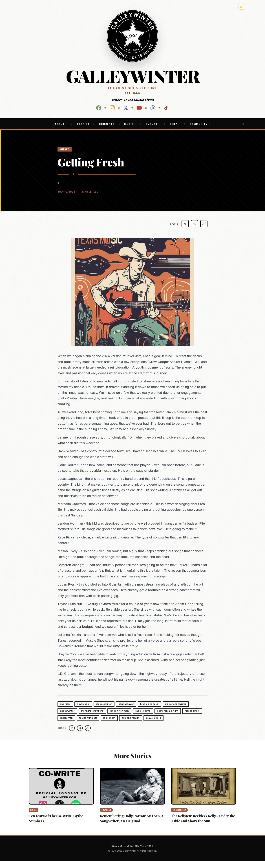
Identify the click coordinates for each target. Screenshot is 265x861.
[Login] (241, 6)
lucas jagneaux (149, 704)
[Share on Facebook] (185, 223)
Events (151, 124)
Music (128, 124)
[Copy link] (203, 223)
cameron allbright (167, 710)
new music (83, 704)
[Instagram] (112, 107)
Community (199, 124)
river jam (65, 704)
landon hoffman (119, 710)
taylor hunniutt (88, 718)
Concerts (106, 124)
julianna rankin (131, 718)
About (60, 124)
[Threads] (152, 107)
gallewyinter (67, 710)
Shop (173, 124)
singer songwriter (175, 704)
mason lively (192, 710)
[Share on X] (80, 728)
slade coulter (104, 704)
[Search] (243, 124)
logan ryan (66, 718)
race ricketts (143, 710)
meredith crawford (92, 710)
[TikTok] (166, 107)
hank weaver (126, 704)
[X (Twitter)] (125, 107)
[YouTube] (139, 107)
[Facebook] (98, 107)
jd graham (109, 718)
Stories (83, 124)
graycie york (153, 718)
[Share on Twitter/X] (194, 223)
